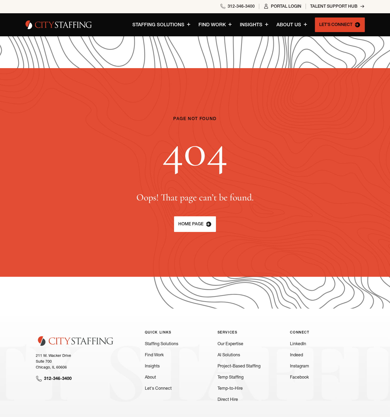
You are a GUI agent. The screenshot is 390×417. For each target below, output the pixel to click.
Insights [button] (251, 25)
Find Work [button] (212, 25)
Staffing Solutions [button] (158, 25)
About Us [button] (288, 25)
